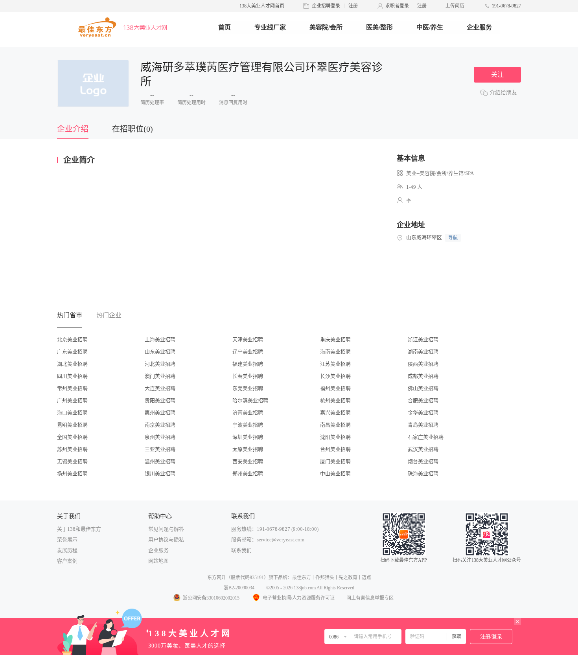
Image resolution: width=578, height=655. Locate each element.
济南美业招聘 (247, 413)
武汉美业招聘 (423, 449)
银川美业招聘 (160, 474)
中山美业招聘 (335, 474)
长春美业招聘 (247, 376)
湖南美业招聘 (423, 352)
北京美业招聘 (72, 339)
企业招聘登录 (326, 6)
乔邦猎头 (324, 577)
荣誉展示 (67, 540)
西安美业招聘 (247, 461)
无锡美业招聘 (72, 461)
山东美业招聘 (160, 352)
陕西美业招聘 (423, 364)
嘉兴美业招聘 (335, 413)
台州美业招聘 (335, 449)
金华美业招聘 (423, 413)
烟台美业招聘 (423, 461)
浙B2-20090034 (239, 588)
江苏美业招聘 (335, 364)
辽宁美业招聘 (247, 352)
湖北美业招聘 (72, 364)
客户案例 (67, 561)
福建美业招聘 (247, 364)
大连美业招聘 (160, 388)
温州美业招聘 (160, 461)
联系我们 (241, 550)
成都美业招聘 (423, 376)
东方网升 (216, 577)
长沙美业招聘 (335, 376)
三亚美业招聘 (160, 449)
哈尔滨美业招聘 (250, 400)
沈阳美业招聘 (335, 437)
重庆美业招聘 (335, 339)
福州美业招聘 (335, 388)
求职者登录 (397, 6)
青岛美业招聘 (423, 425)
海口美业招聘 (72, 413)
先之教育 (348, 577)
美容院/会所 (325, 27)
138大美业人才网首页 (261, 6)
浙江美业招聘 (423, 339)
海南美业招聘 (335, 352)
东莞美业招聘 (247, 388)
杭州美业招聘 (335, 400)
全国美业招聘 (72, 437)
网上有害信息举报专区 (370, 598)
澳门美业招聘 (160, 376)
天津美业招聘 (247, 339)
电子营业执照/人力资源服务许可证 (299, 598)
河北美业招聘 (160, 364)
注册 (353, 6)
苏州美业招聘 (72, 449)
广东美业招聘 (72, 352)
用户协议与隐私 (166, 540)
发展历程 (67, 550)
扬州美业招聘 (72, 474)
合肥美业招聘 (423, 400)
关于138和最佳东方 (79, 529)
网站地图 (158, 561)
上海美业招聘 (160, 339)
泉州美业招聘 (160, 437)
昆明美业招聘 (72, 425)
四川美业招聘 (72, 376)
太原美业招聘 (247, 449)
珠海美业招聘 (423, 474)
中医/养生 (429, 27)
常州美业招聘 (72, 388)
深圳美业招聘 (247, 437)
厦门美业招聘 (335, 461)
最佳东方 (301, 577)
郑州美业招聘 (247, 474)
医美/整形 (379, 27)
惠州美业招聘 (160, 413)
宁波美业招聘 (247, 425)
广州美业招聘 (72, 400)
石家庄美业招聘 (426, 437)
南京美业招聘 (160, 425)
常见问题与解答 (166, 529)
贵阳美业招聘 (160, 400)
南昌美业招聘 (335, 425)
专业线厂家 (270, 27)
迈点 (366, 577)
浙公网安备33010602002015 (211, 598)
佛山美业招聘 (423, 388)
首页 (224, 27)
